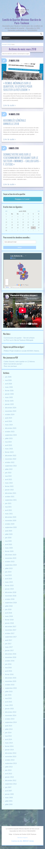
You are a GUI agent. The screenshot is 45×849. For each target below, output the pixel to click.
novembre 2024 (10, 411)
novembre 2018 (10, 596)
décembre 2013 (10, 753)
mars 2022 (9, 483)
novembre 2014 (10, 715)
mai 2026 (8, 380)
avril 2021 (8, 510)
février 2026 (9, 390)
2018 (9, 44)
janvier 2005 (9, 794)
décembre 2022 (10, 455)
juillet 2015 (8, 691)
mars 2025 (9, 397)
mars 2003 (9, 797)
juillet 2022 (8, 469)
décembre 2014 (10, 712)
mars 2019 (9, 582)
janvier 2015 (9, 709)
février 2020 (9, 551)
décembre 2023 (10, 428)
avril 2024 (8, 421)
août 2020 (8, 531)
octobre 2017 (9, 633)
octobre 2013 (9, 760)
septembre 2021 (11, 500)
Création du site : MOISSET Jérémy (22, 841)
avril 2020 (8, 544)
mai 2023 (8, 442)
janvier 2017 (9, 650)
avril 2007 (8, 791)
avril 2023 (8, 445)
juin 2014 (8, 732)
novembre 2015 (10, 681)
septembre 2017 (11, 637)
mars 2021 (9, 514)
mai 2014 (8, 736)
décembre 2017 (10, 626)
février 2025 (9, 401)
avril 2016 (8, 671)
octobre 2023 (9, 431)
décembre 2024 (10, 408)
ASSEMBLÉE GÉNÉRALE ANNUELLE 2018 (14, 122)
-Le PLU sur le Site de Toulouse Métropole (18, 340)
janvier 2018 (9, 623)
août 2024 (8, 418)
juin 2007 (8, 787)
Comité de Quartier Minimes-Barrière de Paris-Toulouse (21, 21)
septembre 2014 (11, 722)
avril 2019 (8, 579)
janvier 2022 (9, 490)
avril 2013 (8, 774)
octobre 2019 (9, 561)
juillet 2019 (8, 568)
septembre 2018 (11, 603)
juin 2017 (8, 644)
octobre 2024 (9, 414)
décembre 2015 (10, 678)
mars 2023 (9, 449)
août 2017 (8, 640)
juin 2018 (8, 609)
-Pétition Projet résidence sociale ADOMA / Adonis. (21, 351)
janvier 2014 (9, 750)
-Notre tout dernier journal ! (12, 364)
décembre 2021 (10, 493)
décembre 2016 (10, 654)
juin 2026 (8, 377)
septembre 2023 (11, 435)
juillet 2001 (8, 801)
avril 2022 (8, 479)
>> (39, 211)
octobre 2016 (9, 661)
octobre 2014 (9, 719)
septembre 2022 (11, 466)
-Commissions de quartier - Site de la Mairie (19, 338)
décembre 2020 (10, 517)
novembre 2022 (10, 459)
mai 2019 (8, 575)
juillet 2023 (8, 438)
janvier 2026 (9, 394)
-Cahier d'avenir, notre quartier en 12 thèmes (19, 361)
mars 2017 (9, 647)
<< (6, 211)
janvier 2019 (9, 589)
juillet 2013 (8, 767)
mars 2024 (9, 425)
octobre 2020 (9, 524)
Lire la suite (8, 105)
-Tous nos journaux (10, 366)
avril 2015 (8, 702)
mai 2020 (8, 541)
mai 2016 (8, 667)
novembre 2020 (10, 520)
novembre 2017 (10, 630)
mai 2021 (8, 507)
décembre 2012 (10, 780)
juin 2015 (8, 695)
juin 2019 (8, 572)
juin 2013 (8, 770)
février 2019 (9, 585)
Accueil (4, 44)
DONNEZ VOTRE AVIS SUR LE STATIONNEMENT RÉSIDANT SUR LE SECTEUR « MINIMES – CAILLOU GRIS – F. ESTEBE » (22, 159)
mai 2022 (8, 476)
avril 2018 (8, 613)
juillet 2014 (8, 729)
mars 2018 (9, 616)
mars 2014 (9, 743)
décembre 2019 (10, 555)
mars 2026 (9, 387)
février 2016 (9, 674)
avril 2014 (8, 739)
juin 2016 (8, 664)
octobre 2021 (9, 496)
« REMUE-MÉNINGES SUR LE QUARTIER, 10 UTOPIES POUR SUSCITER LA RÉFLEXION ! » (17, 86)
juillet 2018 (8, 606)
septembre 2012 (11, 784)
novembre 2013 (10, 756)
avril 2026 (8, 384)
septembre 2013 (11, 763)
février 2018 (9, 620)
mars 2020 (9, 548)
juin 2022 (8, 473)
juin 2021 (8, 503)
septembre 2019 (11, 565)
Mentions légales (22, 837)
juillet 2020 (8, 534)
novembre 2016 (10, 657)
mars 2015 (9, 705)
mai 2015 (8, 698)
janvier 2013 (9, 777)
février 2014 (9, 746)
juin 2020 (8, 538)
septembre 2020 (11, 527)
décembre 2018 (10, 592)
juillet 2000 (8, 804)
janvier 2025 (9, 404)
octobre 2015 (9, 685)
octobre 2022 (9, 462)
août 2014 (8, 726)
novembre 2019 (10, 558)
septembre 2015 (11, 688)
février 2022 (9, 486)
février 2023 (9, 452)
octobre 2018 (9, 599)
